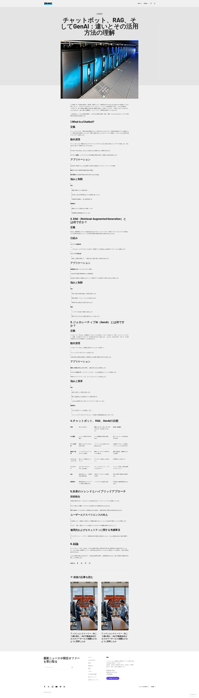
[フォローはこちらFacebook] (45, 687)
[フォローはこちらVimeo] (60, 687)
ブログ (90, 671)
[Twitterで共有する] (81, 563)
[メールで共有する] (89, 563)
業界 (89, 668)
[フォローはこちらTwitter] (48, 687)
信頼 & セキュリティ (93, 679)
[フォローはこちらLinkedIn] (64, 687)
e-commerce (99, 13)
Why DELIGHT (91, 660)
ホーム (90, 657)
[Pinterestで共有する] (85, 563)
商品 (89, 663)
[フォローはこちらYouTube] (56, 687)
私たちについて (92, 677)
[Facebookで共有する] (77, 563)
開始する (90, 665)
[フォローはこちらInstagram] (52, 687)
